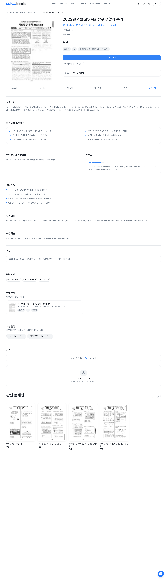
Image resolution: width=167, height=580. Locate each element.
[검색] (137, 3)
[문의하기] (161, 574)
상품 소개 (14, 88)
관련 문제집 (153, 88)
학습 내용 (41, 88)
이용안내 (106, 4)
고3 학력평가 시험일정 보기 (39, 336)
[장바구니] (143, 3)
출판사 (72, 4)
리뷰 (125, 88)
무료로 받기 (112, 58)
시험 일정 (63, 4)
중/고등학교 (20, 13)
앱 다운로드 (82, 4)
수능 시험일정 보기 (15, 336)
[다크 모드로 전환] (149, 3)
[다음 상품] (159, 396)
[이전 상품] (154, 396)
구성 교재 (69, 88)
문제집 (54, 4)
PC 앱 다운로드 (94, 4)
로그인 (156, 4)
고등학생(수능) (32, 13)
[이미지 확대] (31, 50)
